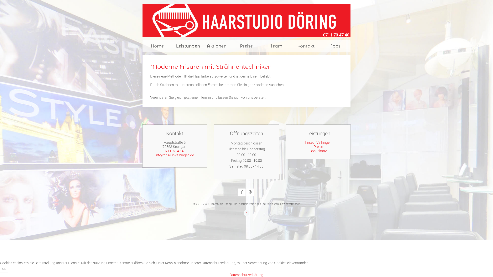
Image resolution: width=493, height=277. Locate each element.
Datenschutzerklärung (246, 275)
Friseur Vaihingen (318, 142)
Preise (246, 46)
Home (157, 46)
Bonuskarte (318, 151)
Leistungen (188, 46)
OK (4, 268)
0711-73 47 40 (336, 35)
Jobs (335, 46)
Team (276, 46)
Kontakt (306, 46)
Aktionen (217, 46)
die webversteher (289, 204)
